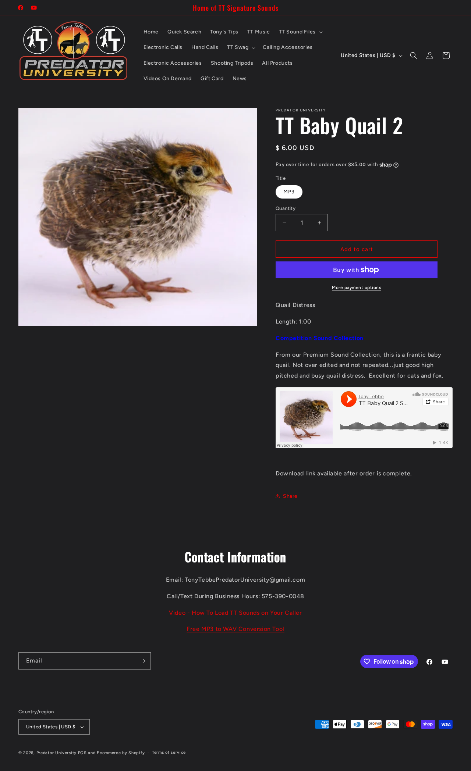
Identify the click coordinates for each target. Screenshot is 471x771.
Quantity (285, 208)
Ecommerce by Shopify (121, 752)
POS (82, 752)
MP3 (289, 192)
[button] (300, 32)
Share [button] (290, 496)
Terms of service (169, 752)
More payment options (356, 287)
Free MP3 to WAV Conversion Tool (235, 628)
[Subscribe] (142, 661)
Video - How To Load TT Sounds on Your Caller (235, 612)
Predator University (56, 752)
